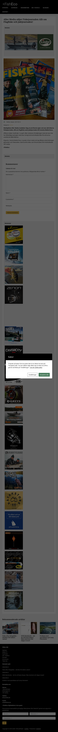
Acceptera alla (44, 375)
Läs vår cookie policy (36, 367)
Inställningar (32, 375)
